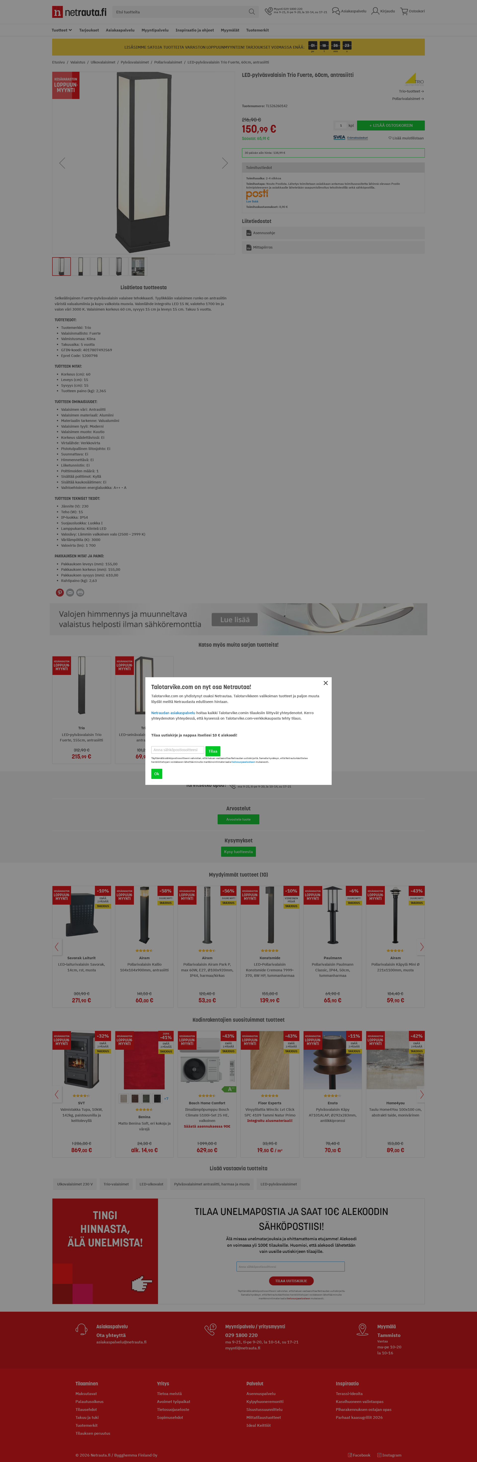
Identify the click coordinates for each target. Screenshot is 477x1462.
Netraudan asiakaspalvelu (173, 712)
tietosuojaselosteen (243, 761)
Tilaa (212, 751)
